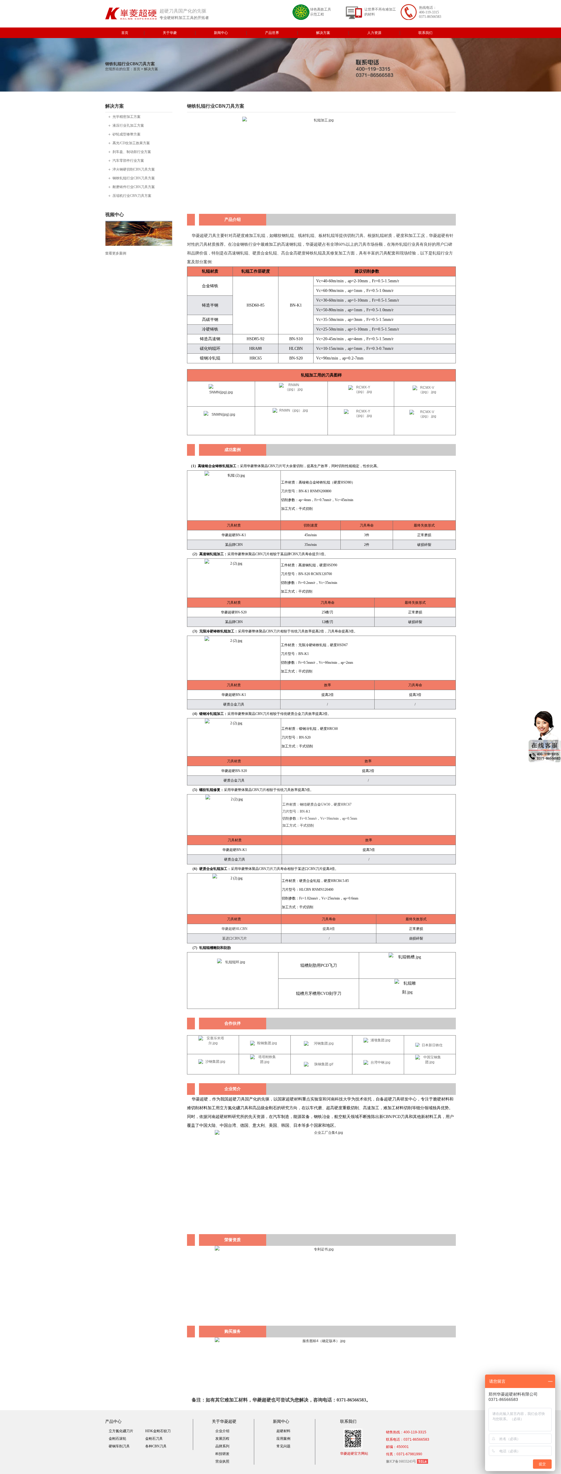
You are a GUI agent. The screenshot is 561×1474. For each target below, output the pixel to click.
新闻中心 (221, 33)
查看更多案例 (115, 253)
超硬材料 (283, 1431)
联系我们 (425, 33)
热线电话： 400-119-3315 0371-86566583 (430, 12)
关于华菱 (170, 33)
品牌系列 (222, 1446)
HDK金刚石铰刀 (158, 1431)
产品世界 (272, 33)
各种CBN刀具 (156, 1446)
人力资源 (374, 33)
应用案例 (283, 1439)
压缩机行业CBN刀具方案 (131, 196)
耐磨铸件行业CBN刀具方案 (133, 187)
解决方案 (323, 33)
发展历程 (222, 1439)
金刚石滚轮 (117, 1439)
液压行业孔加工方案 (128, 125)
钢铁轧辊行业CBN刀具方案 (133, 178)
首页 (124, 33)
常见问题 (283, 1446)
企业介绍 (222, 1431)
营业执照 (222, 1461)
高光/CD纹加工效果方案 (131, 143)
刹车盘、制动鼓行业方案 (131, 152)
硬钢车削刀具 (119, 1446)
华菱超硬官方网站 (354, 1453)
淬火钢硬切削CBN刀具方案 (133, 169)
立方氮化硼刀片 (121, 1431)
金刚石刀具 (154, 1439)
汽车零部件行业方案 (128, 161)
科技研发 (222, 1454)
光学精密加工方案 (126, 117)
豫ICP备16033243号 (401, 1461)
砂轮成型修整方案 (126, 134)
